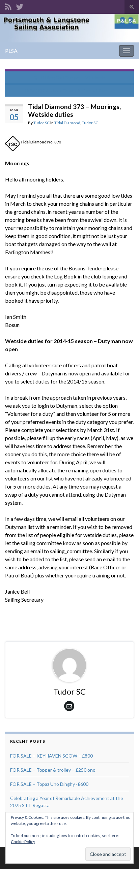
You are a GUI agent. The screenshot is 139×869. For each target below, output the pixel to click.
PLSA (11, 50)
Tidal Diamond (67, 122)
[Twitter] (19, 5)
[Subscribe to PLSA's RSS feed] (8, 5)
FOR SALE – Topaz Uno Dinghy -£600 (49, 784)
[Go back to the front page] (69, 28)
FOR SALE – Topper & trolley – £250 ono (52, 770)
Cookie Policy (23, 841)
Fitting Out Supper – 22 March (73, 77)
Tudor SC (41, 122)
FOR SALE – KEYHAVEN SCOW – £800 (51, 756)
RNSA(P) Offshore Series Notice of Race (66, 90)
